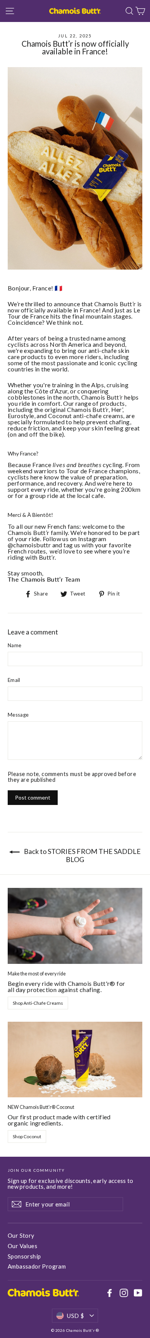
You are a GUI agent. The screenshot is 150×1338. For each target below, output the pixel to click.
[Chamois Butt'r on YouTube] (138, 1293)
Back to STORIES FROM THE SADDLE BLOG (82, 855)
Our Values (22, 1245)
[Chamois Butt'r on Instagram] (124, 1293)
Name (14, 645)
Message (18, 714)
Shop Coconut (27, 1136)
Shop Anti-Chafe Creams (38, 1003)
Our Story (21, 1235)
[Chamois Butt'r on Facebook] (109, 1293)
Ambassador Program (37, 1266)
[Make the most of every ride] (75, 926)
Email (14, 680)
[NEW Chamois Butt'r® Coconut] (75, 1060)
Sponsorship (24, 1256)
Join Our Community (36, 1170)
